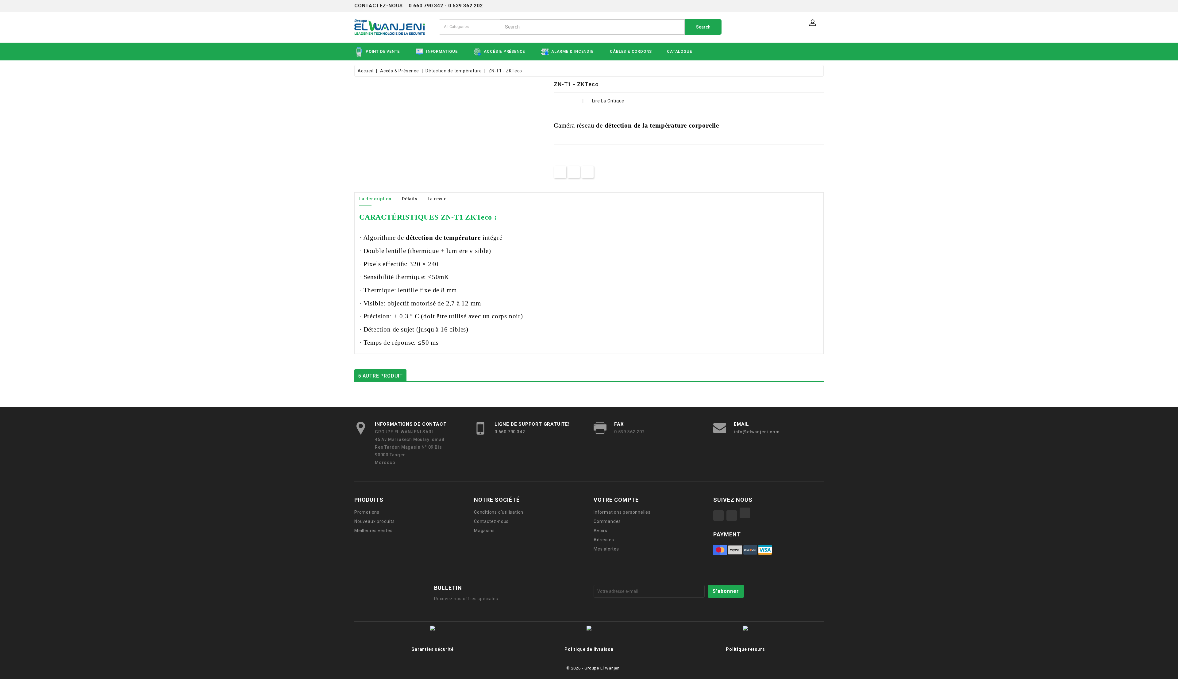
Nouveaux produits (374, 521)
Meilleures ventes (373, 530)
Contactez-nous (491, 521)
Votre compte (616, 500)
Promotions (366, 512)
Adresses (604, 539)
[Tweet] (574, 172)
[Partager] (560, 172)
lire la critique (608, 100)
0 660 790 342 (510, 431)
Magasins (484, 530)
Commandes (607, 521)
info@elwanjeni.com (757, 431)
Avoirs (600, 530)
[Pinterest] (587, 172)
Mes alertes (606, 549)
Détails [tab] (410, 198)
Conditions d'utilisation (498, 512)
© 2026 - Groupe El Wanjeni (593, 668)
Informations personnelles (622, 512)
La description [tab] (375, 198)
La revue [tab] (437, 198)
